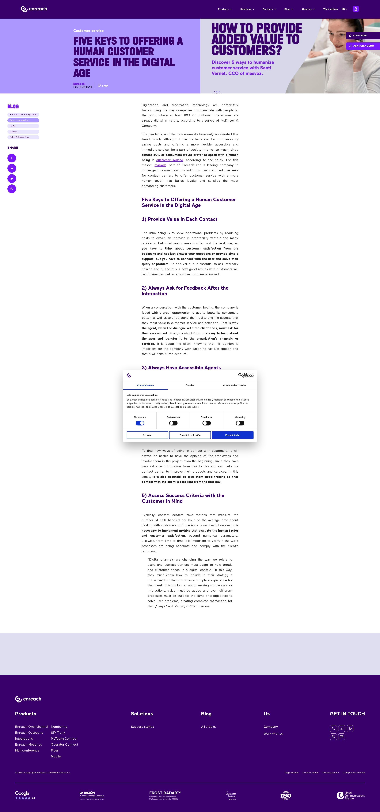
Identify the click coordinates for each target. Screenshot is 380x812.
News (13, 126)
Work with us (330, 9)
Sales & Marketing (19, 137)
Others (13, 131)
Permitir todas (232, 435)
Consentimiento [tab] (145, 385)
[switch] (173, 423)
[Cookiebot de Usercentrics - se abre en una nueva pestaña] (241, 375)
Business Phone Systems (23, 115)
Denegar (147, 435)
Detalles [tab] (190, 385)
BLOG (13, 106)
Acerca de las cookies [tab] (234, 385)
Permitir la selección (190, 435)
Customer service (19, 120)
